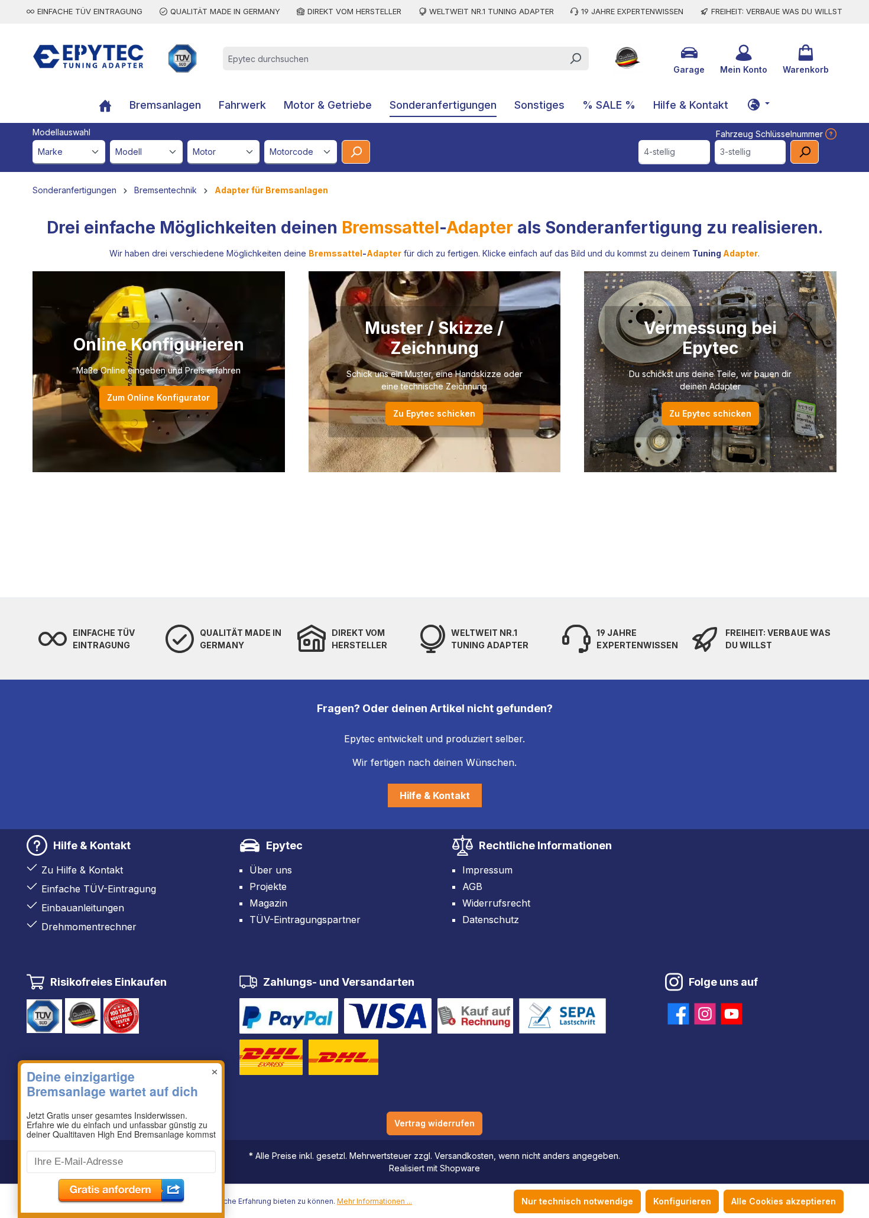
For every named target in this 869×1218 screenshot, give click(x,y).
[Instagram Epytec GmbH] (705, 1011)
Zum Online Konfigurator (158, 397)
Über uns (270, 870)
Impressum (487, 870)
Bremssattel (390, 227)
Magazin (268, 903)
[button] (121, 1042)
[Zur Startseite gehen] (88, 56)
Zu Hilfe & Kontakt (82, 870)
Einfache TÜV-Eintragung (98, 889)
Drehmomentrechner (89, 927)
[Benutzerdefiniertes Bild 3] (475, 1016)
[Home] (105, 106)
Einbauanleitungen (82, 908)
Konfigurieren (682, 1201)
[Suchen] (575, 58)
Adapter (479, 227)
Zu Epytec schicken (434, 413)
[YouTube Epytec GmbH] (731, 1011)
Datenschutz (490, 919)
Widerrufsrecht (496, 903)
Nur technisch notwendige (577, 1201)
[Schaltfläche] (758, 104)
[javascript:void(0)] (829, 134)
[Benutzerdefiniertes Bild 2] (388, 1016)
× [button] (214, 1070)
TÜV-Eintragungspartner (305, 919)
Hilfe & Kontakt (435, 795)
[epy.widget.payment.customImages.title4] (562, 1016)
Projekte (268, 886)
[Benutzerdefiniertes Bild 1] (288, 1016)
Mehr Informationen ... (374, 1201)
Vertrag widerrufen (434, 1123)
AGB (472, 886)
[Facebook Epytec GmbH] (678, 1011)
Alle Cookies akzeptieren (783, 1201)
